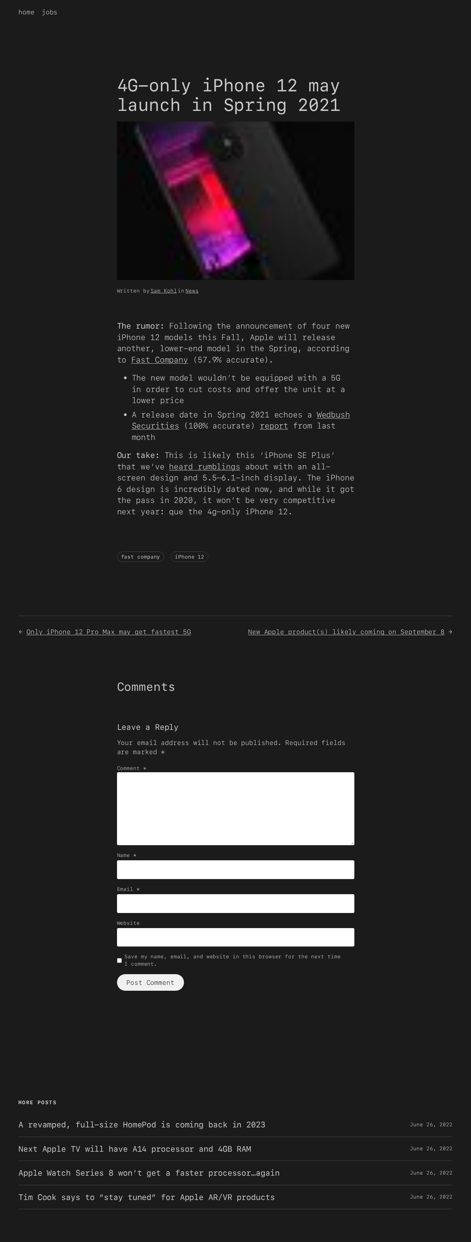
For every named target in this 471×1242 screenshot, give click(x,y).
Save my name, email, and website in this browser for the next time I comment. (232, 960)
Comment (131, 768)
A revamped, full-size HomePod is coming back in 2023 (141, 1124)
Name (127, 855)
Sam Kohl (163, 291)
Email (128, 889)
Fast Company (159, 359)
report (274, 425)
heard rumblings (204, 466)
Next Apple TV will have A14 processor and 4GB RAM (134, 1148)
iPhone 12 (189, 557)
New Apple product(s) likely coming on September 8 (346, 632)
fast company (140, 557)
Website (128, 923)
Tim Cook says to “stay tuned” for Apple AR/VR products (146, 1197)
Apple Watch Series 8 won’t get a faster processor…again (149, 1172)
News (192, 291)
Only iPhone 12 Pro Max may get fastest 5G (108, 632)
